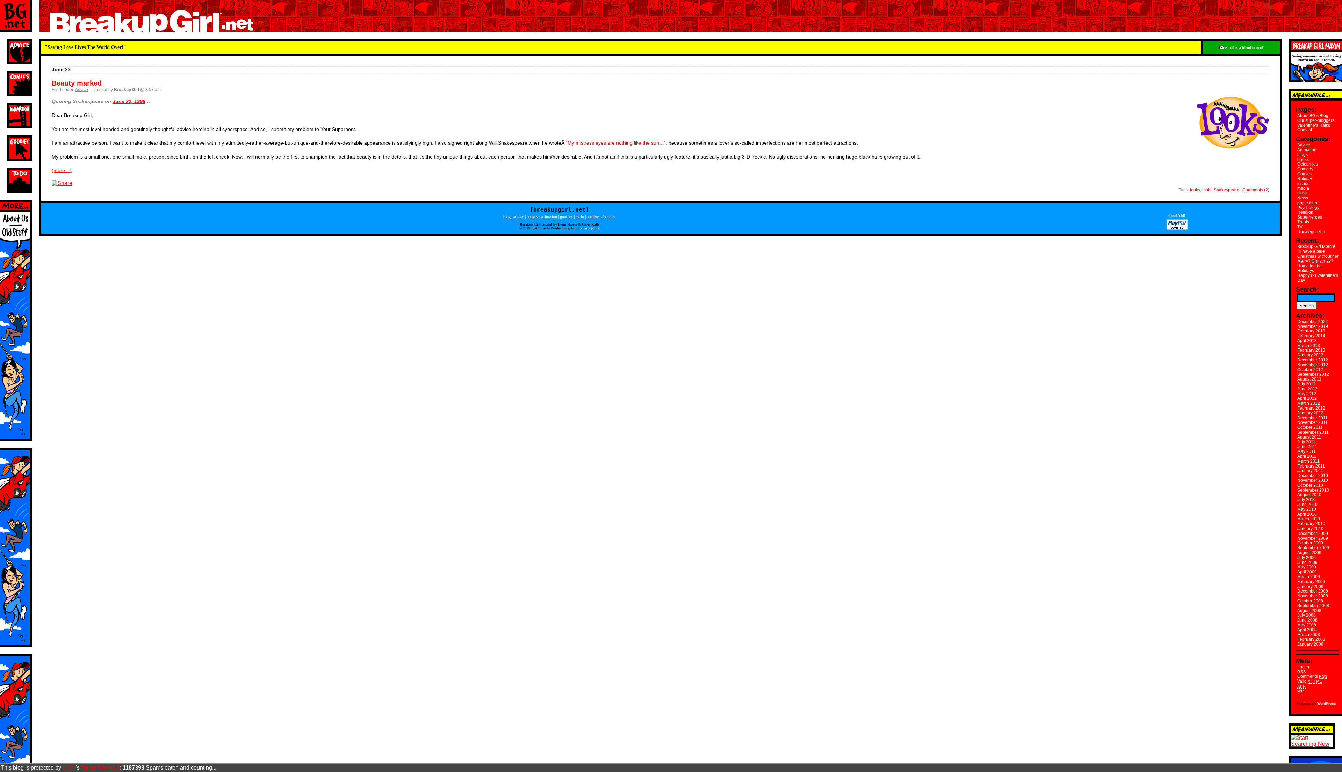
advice (518, 216)
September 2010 (1313, 490)
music (1302, 193)
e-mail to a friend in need (1243, 48)
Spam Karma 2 (100, 768)
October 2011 (1310, 427)
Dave (69, 768)
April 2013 (1307, 340)
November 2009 (1312, 538)
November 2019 (1312, 326)
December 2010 (1312, 475)
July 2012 (1306, 384)
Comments (1312, 676)
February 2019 (1311, 331)
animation (549, 216)
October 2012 (1310, 369)
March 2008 (1308, 634)
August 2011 (1309, 437)
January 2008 (1310, 644)
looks (1195, 190)
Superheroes (1309, 217)
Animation (1306, 149)
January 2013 (1310, 355)
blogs (1302, 154)
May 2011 (1306, 451)
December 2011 (1312, 418)
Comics (1304, 173)
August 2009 (1309, 552)
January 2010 (1310, 528)
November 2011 (1312, 422)
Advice (81, 89)
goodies (566, 216)
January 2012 (1310, 413)
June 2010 (1307, 504)
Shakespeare (1226, 190)
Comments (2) (1255, 190)
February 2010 (1311, 523)
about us (608, 216)
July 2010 (1306, 499)
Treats (1303, 222)
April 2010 (1307, 514)
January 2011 (1310, 470)
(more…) (62, 170)
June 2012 (1307, 389)
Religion (1305, 212)
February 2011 (1311, 466)
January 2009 (1310, 586)
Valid (1309, 681)
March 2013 (1308, 345)
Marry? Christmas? (1315, 261)
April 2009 (1307, 571)
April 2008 (1307, 629)
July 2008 (1306, 615)
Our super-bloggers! (1316, 120)
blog (507, 216)
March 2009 (1308, 576)
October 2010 (1310, 485)
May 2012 (1306, 393)
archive (593, 216)
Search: (1307, 289)
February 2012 (1311, 408)
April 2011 (1306, 456)
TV (1300, 227)
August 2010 (1309, 494)
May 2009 (1306, 567)
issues (1303, 183)
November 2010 (1312, 480)
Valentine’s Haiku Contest (1313, 128)
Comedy (1305, 169)
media (1303, 188)
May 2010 (1306, 509)
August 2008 (1309, 610)
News (1302, 198)
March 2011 (1308, 461)
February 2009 (1311, 581)
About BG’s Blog (1312, 115)
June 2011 (1307, 446)
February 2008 (1311, 639)
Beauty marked (77, 83)
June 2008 (1307, 620)
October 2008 (1310, 600)
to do (580, 216)
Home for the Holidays (1309, 268)
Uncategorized (1311, 231)
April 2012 (1307, 398)
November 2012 (1312, 364)
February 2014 (1311, 335)
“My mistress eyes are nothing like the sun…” (616, 143)
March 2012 (1308, 403)
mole (1207, 190)
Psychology (1308, 207)
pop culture (1308, 202)
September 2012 (1313, 374)
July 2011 (1306, 442)
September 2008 (1313, 605)
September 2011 (1313, 432)
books (1303, 159)
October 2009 (1310, 543)
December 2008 (1312, 591)
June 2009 (1307, 562)
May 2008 (1306, 625)
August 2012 (1309, 379)
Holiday (1304, 178)
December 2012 (1312, 360)
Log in (1303, 666)
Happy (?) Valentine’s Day (1317, 278)
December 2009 (1312, 533)
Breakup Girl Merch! (1316, 246)
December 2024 (1312, 321)
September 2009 (1313, 547)
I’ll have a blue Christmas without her (1318, 254)
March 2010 (1308, 518)
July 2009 (1306, 557)
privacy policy (590, 228)
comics (532, 216)
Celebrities (1307, 164)
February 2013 (1311, 350)
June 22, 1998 (129, 101)
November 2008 (1312, 596)
